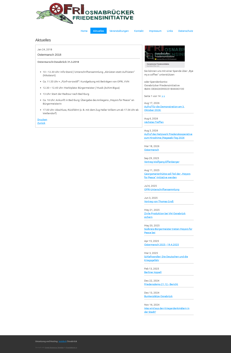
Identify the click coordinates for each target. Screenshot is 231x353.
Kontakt (139, 30)
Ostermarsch (151, 149)
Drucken (42, 119)
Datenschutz (185, 30)
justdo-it (63, 341)
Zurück (41, 122)
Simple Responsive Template (54, 347)
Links (170, 30)
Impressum (155, 30)
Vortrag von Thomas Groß (159, 201)
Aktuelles (98, 30)
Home (84, 30)
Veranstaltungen (119, 30)
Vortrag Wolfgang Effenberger (161, 161)
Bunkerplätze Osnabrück (158, 296)
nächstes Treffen (154, 122)
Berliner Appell (152, 272)
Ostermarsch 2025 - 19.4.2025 (161, 244)
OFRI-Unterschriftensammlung (161, 189)
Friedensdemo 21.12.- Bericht (161, 284)
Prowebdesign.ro (71, 347)
